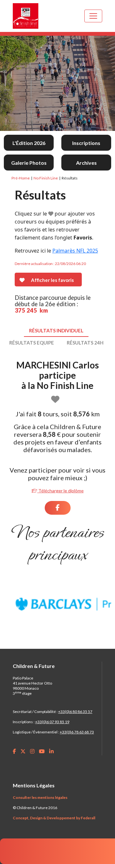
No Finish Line (46, 178)
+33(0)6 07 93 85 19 (52, 721)
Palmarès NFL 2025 (75, 250)
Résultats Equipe (31, 342)
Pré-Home (21, 178)
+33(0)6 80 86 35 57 (75, 711)
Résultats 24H (85, 342)
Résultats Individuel (56, 330)
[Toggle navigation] (93, 16)
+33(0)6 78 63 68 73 (77, 732)
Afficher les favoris (52, 280)
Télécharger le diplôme (60, 490)
